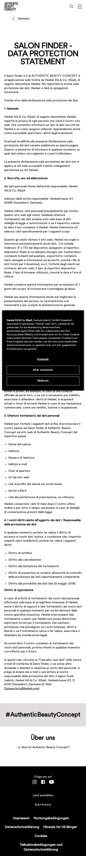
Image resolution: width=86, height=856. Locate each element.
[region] (43, 350)
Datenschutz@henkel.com (21, 688)
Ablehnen (43, 381)
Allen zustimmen (43, 370)
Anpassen (43, 359)
